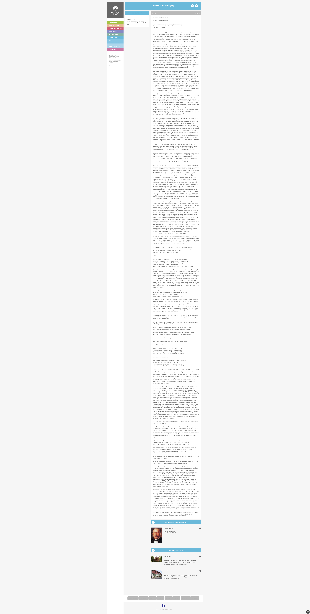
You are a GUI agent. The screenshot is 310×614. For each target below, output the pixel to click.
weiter (196, 13)
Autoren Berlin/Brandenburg (114, 45)
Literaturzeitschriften (115, 28)
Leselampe (168, 598)
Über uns (152, 598)
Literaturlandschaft (114, 37)
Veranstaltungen (113, 31)
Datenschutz (185, 598)
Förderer (160, 598)
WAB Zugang (143, 598)
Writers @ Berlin (113, 34)
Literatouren (112, 49)
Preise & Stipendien (114, 25)
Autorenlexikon (113, 22)
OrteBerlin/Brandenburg (114, 41)
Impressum (194, 598)
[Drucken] (192, 5)
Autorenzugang (133, 598)
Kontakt (177, 598)
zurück (155, 13)
